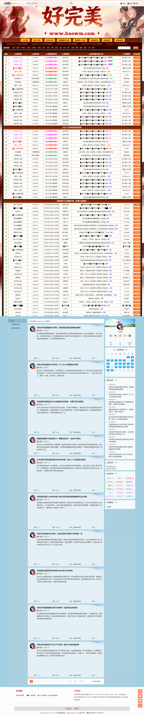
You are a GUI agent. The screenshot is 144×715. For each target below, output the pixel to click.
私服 (120, 478)
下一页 (69, 681)
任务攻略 (120, 496)
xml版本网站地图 (34, 695)
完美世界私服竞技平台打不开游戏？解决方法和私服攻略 (58, 644)
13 (120, 364)
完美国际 (110, 478)
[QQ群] (130, 336)
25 (112, 370)
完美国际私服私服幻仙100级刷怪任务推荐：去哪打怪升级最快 (60, 401)
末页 (75, 681)
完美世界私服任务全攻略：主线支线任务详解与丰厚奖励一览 (59, 533)
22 (128, 367)
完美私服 (130, 496)
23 (132, 367)
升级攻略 (120, 493)
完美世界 (130, 478)
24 (108, 370)
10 (64, 681)
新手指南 (130, 493)
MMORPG (110, 496)
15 (128, 364)
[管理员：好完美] (120, 326)
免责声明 (21, 695)
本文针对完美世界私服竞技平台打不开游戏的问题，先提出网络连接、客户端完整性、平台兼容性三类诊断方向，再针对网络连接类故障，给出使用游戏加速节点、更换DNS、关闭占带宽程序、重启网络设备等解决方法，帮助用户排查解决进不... (69, 653)
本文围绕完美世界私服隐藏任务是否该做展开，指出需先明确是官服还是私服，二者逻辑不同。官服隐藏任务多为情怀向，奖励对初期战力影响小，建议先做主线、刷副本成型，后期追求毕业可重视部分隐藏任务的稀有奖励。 (69, 616)
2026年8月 (120, 350)
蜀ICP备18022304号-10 (96, 713)
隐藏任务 (130, 485)
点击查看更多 (96, 681)
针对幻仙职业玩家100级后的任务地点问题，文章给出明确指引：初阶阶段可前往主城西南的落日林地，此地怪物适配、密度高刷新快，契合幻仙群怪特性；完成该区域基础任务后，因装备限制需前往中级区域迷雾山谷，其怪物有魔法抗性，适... (69, 410)
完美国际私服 (15, 324)
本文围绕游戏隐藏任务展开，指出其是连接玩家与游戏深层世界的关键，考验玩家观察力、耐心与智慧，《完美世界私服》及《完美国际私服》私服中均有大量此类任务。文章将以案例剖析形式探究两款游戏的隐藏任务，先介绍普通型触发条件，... (69, 336)
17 (108, 367)
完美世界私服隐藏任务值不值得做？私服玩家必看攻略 (57, 607)
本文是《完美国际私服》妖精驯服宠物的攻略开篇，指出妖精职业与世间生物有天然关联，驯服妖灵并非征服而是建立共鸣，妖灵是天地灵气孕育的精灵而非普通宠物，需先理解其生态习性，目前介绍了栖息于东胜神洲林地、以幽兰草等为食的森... (69, 579)
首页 (123, 3)
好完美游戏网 (60, 713)
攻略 (110, 485)
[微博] (120, 336)
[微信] (115, 336)
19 (116, 367)
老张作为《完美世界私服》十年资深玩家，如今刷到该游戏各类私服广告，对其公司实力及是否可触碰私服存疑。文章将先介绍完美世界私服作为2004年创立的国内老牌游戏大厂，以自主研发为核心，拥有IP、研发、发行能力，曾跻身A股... (69, 373)
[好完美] (33, 329)
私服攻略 (110, 482)
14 (124, 364)
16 (132, 364)
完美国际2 (110, 489)
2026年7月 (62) (111, 469)
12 (116, 364)
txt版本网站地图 (55, 695)
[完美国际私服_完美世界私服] (13, 3)
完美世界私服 (15, 328)
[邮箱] (125, 336)
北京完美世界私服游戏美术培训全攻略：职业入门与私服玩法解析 (61, 459)
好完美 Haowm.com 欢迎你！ (41, 321)
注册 (130, 3)
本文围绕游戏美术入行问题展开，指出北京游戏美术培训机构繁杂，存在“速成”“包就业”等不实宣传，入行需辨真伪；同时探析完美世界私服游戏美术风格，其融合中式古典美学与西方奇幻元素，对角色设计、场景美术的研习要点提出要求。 (69, 468)
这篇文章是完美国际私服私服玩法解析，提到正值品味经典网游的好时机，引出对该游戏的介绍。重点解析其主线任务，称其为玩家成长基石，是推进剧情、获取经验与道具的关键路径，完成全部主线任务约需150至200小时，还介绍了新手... (69, 542)
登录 (136, 3)
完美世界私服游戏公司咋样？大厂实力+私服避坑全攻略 (57, 364)
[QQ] (111, 336)
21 (124, 367)
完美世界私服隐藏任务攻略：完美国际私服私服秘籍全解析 (59, 327)
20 (120, 367)
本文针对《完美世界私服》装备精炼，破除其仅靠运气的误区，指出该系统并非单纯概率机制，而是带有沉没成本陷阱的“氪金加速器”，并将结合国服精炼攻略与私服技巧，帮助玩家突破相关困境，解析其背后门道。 (69, 447)
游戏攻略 (120, 482)
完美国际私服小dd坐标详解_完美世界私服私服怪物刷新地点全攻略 (62, 496)
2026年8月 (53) (111, 467)
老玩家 (110, 493)
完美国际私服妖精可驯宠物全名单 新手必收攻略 (55, 570)
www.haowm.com (72, 713)
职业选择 (120, 489)
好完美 (40, 330)
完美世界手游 (130, 482)
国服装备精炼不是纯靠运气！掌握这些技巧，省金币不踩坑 (59, 438)
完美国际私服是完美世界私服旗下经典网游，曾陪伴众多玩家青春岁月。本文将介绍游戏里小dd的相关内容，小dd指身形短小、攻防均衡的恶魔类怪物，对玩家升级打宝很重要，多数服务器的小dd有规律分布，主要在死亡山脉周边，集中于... (69, 505)
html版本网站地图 (45, 695)
